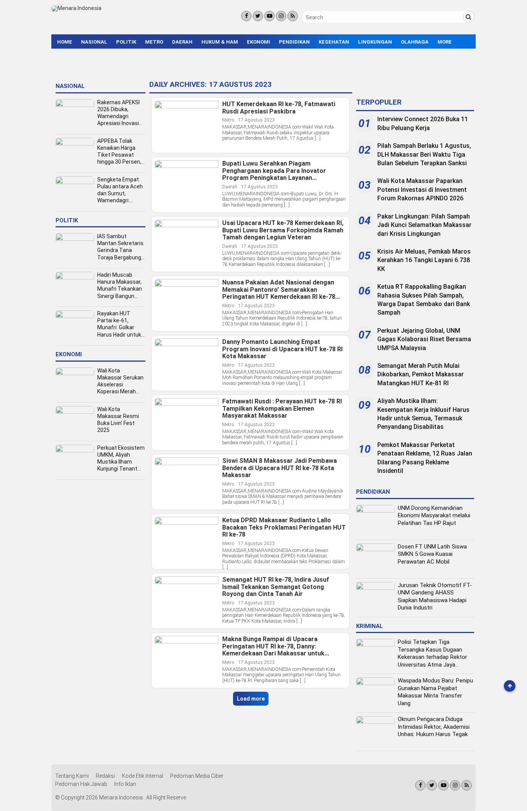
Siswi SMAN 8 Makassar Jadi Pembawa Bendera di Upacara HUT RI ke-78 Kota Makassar (279, 468)
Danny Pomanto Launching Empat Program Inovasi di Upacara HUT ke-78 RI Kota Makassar (282, 349)
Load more (251, 699)
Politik (126, 42)
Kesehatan (334, 42)
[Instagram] (281, 16)
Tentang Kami (72, 776)
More (444, 42)
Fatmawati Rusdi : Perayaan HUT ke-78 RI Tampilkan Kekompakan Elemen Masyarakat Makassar (282, 408)
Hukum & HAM (219, 42)
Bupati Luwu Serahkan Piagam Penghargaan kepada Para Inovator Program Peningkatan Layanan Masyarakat (274, 171)
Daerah (182, 42)
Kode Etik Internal (142, 776)
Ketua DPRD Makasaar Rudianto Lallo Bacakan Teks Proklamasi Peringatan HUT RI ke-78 (284, 527)
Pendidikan (294, 42)
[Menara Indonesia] (76, 8)
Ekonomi (258, 42)
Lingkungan (375, 42)
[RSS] (292, 16)
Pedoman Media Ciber (196, 776)
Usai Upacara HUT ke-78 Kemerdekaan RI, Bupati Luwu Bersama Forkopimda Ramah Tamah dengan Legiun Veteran (282, 230)
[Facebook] (246, 16)
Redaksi (105, 776)
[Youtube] (269, 16)
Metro (154, 42)
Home (64, 42)
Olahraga (415, 42)
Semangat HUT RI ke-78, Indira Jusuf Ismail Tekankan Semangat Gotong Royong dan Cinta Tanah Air (275, 587)
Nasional (94, 42)
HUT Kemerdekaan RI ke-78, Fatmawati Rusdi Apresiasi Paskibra (278, 108)
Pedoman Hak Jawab (81, 784)
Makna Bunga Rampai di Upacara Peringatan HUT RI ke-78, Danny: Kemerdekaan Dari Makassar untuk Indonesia (273, 646)
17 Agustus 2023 (256, 120)
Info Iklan (125, 784)
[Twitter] (258, 16)
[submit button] (469, 16)
